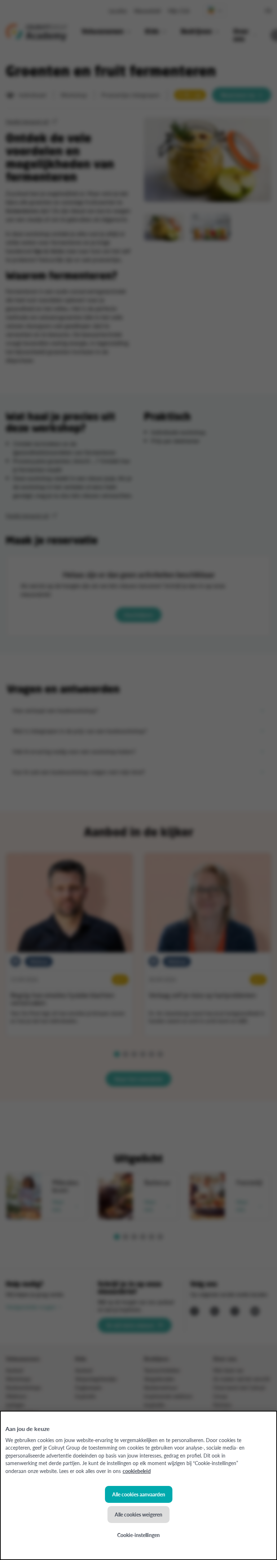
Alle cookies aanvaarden (138, 1494)
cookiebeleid (137, 1470)
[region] (138, 1485)
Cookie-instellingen (138, 1534)
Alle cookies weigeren (138, 1514)
